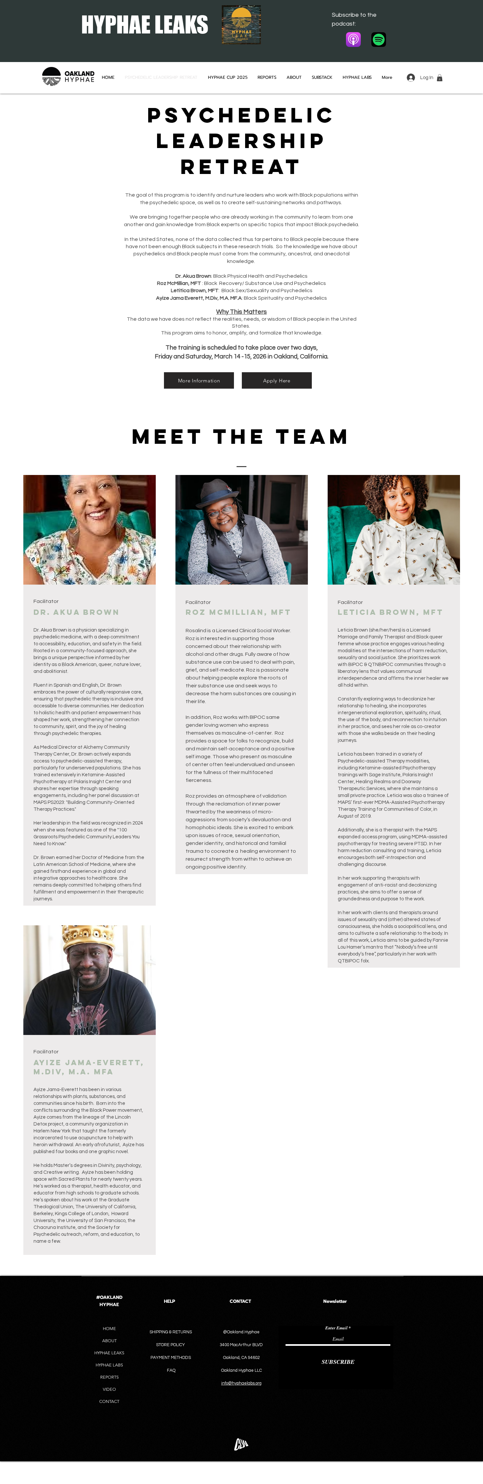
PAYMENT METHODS (170, 1357)
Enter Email (336, 1328)
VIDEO (109, 1389)
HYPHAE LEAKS (109, 1352)
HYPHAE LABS (109, 1365)
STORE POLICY (171, 1345)
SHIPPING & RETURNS (171, 1332)
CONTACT (109, 1401)
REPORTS (109, 1377)
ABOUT (109, 1340)
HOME (109, 1328)
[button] (440, 77)
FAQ (171, 1370)
